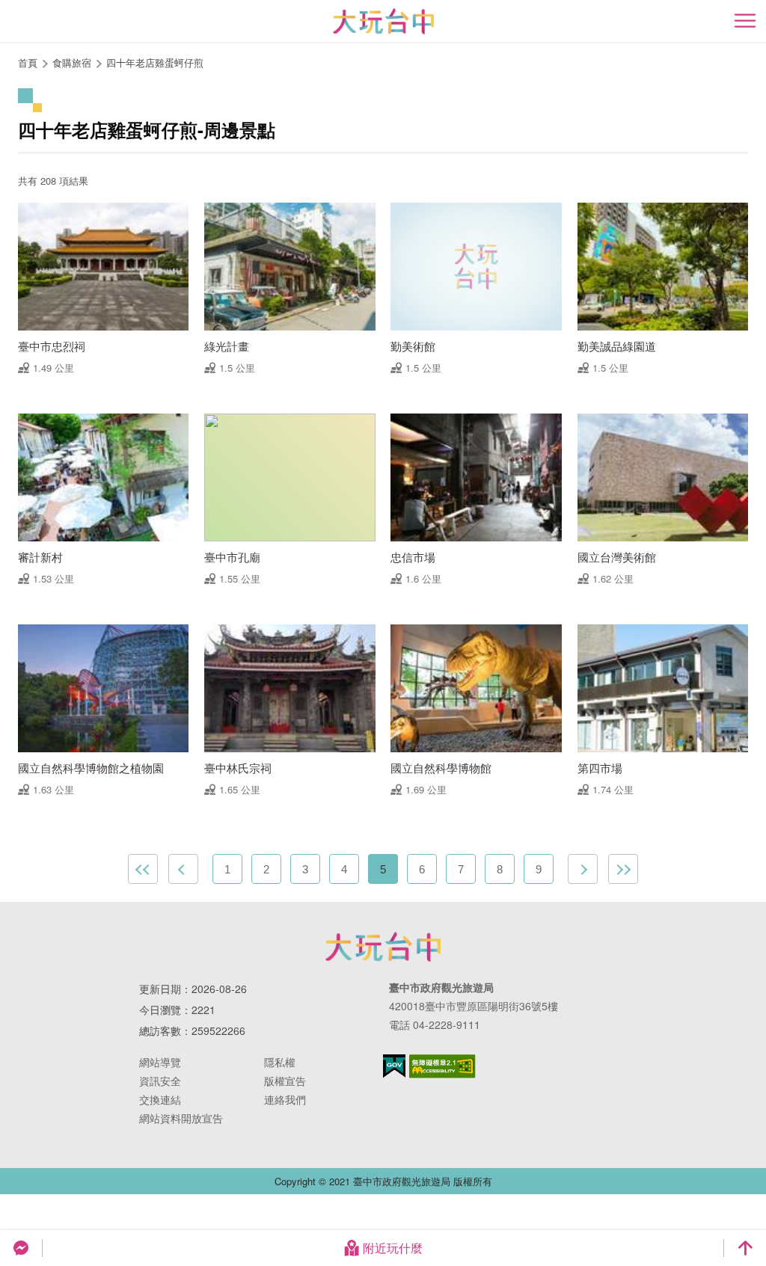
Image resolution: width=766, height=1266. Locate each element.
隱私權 (279, 1061)
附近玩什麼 (393, 1247)
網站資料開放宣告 (181, 1117)
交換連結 (160, 1099)
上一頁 (183, 869)
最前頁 (143, 869)
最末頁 (623, 869)
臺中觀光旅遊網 (383, 21)
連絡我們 (285, 1099)
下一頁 (583, 869)
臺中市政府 (383, 947)
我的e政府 (394, 1066)
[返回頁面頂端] (745, 1248)
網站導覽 (160, 1061)
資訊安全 (160, 1080)
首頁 (27, 62)
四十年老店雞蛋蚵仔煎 (154, 62)
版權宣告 (285, 1080)
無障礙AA (442, 1066)
